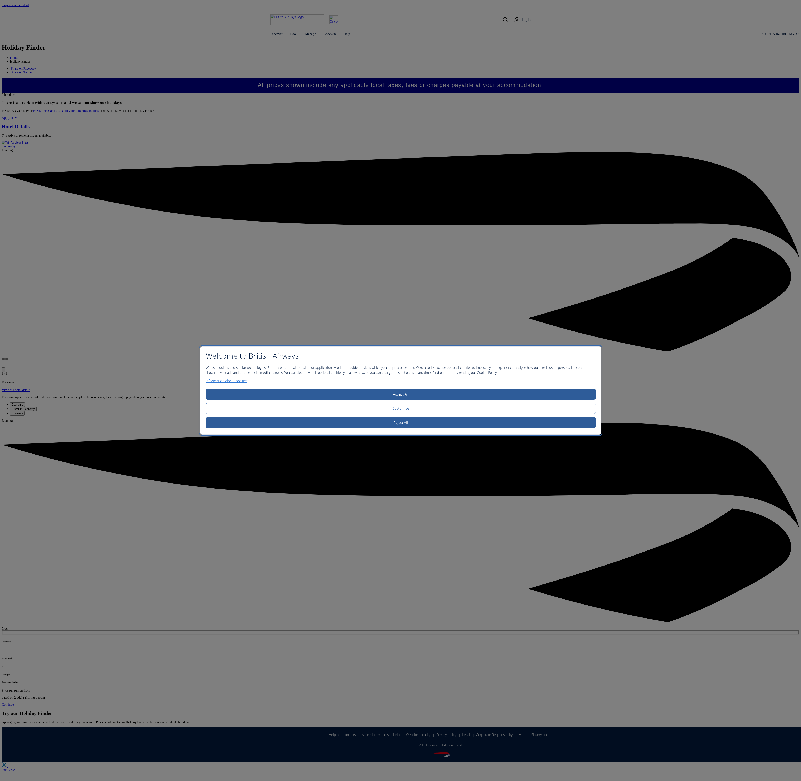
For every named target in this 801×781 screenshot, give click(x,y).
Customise (400, 408)
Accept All (400, 394)
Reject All (401, 422)
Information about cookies (226, 381)
